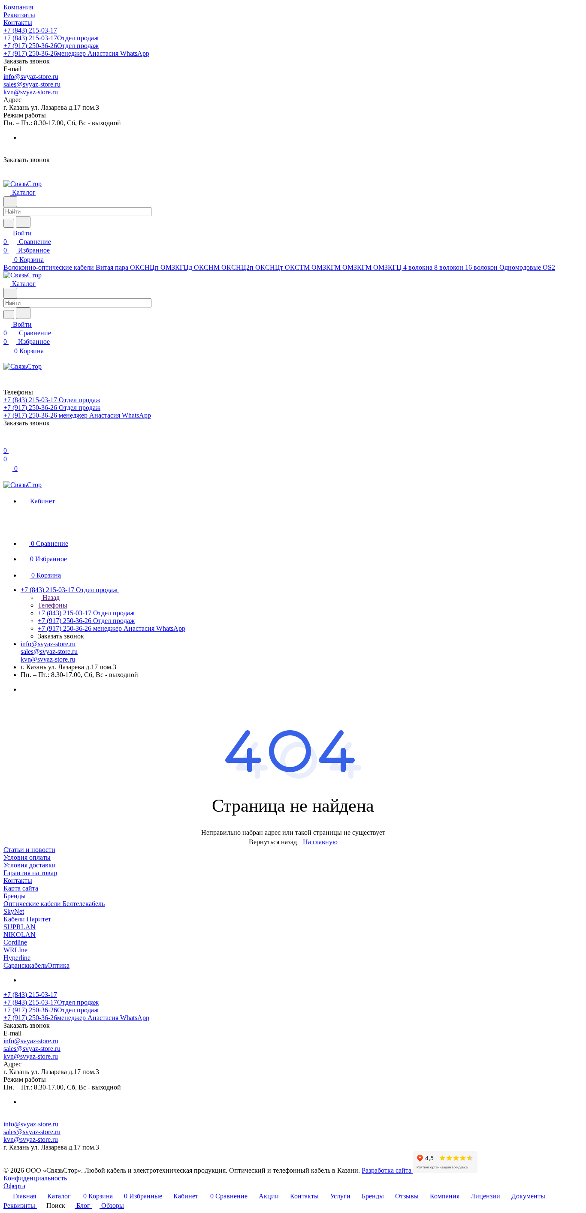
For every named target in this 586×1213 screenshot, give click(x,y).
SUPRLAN (19, 926)
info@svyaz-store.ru (30, 76)
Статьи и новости (29, 849)
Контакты (17, 880)
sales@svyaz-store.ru (31, 84)
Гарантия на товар (30, 872)
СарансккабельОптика (36, 965)
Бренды (14, 896)
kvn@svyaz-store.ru (30, 92)
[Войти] (7, 441)
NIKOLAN (19, 934)
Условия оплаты (27, 857)
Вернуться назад (273, 842)
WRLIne (15, 950)
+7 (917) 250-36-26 (51, 45)
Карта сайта (20, 888)
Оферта (14, 1185)
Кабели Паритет (27, 919)
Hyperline (16, 957)
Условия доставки (29, 865)
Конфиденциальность (35, 1178)
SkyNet (13, 911)
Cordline (15, 942)
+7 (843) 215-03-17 (30, 30)
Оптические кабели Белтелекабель (54, 903)
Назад (50, 597)
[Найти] (23, 222)
